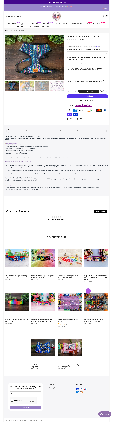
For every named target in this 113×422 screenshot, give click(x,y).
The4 (40, 420)
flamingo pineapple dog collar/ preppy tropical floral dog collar (42, 320)
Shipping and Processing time (62, 131)
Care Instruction (42, 131)
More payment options (87, 100)
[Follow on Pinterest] (57, 387)
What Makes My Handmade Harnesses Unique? (91, 131)
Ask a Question (83, 105)
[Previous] (8, 57)
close (8, 2)
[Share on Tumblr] (15, 17)
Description (13, 131)
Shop (25, 24)
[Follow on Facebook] (50, 387)
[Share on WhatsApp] (20, 17)
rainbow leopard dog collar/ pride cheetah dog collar (42, 276)
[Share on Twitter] (9, 17)
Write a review (100, 211)
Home (6, 30)
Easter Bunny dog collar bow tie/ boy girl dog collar (68, 366)
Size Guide (70, 105)
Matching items (27, 131)
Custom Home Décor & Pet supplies (68, 24)
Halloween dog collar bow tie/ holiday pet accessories (94, 320)
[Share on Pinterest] (12, 17)
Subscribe (26, 407)
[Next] (61, 57)
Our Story (20, 26)
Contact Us (34, 26)
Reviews (45, 26)
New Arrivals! (13, 24)
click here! (70, 6)
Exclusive (47, 24)
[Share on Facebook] (6, 17)
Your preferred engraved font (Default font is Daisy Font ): (85, 81)
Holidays (36, 24)
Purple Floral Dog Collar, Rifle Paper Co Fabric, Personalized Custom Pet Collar (95, 277)
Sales (89, 24)
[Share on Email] (18, 17)
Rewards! (100, 23)
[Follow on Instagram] (54, 387)
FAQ (10, 26)
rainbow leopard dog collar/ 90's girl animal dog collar (68, 276)
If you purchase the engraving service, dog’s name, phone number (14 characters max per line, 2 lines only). (85, 69)
